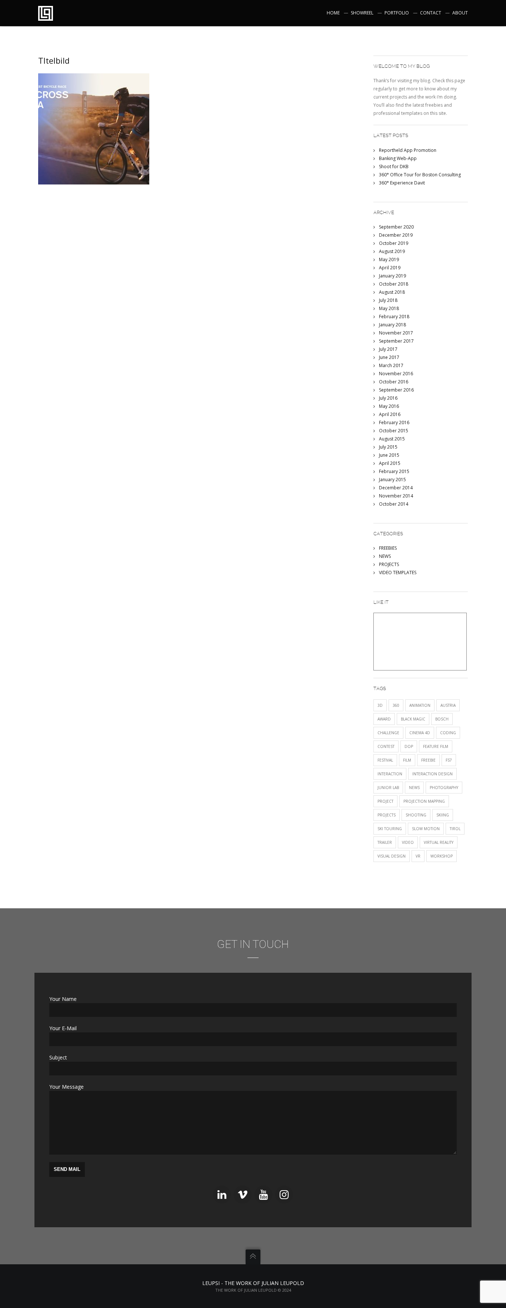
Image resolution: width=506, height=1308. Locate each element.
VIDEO (408, 842)
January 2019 (392, 276)
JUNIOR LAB (388, 787)
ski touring (389, 828)
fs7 (449, 760)
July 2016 (388, 398)
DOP (409, 746)
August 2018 (392, 292)
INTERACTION (389, 773)
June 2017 (389, 357)
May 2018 (389, 308)
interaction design (432, 773)
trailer (384, 842)
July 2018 (388, 300)
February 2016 (394, 422)
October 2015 (393, 430)
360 (396, 705)
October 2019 (393, 243)
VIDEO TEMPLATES (397, 572)
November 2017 (396, 333)
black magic (413, 719)
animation (419, 705)
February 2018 (394, 316)
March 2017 (391, 365)
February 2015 (394, 471)
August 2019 (392, 251)
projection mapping (424, 801)
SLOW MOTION (426, 828)
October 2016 (393, 382)
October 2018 (393, 284)
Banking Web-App (398, 158)
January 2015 (392, 479)
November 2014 (396, 496)
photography (444, 787)
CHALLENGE (388, 732)
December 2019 (396, 235)
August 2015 (392, 439)
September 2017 (396, 341)
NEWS (385, 556)
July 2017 (388, 349)
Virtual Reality (438, 842)
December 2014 (396, 488)
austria (448, 705)
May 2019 (389, 259)
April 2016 (389, 414)
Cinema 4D (419, 732)
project (385, 801)
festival (385, 760)
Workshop (441, 856)
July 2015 (388, 447)
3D (380, 705)
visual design (391, 856)
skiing (442, 815)
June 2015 (389, 455)
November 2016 (396, 373)
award (384, 719)
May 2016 (389, 406)
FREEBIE (428, 760)
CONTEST (386, 746)
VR (418, 856)
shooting (416, 815)
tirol (455, 828)
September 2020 (396, 227)
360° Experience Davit (402, 183)
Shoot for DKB (394, 166)
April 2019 (389, 267)
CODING (448, 732)
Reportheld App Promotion (407, 150)
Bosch (442, 719)
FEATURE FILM (435, 746)
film (407, 760)
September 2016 (396, 390)
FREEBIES (388, 548)
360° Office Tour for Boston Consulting (420, 175)
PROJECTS (389, 564)
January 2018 (392, 325)
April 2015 (389, 463)
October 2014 (393, 504)
